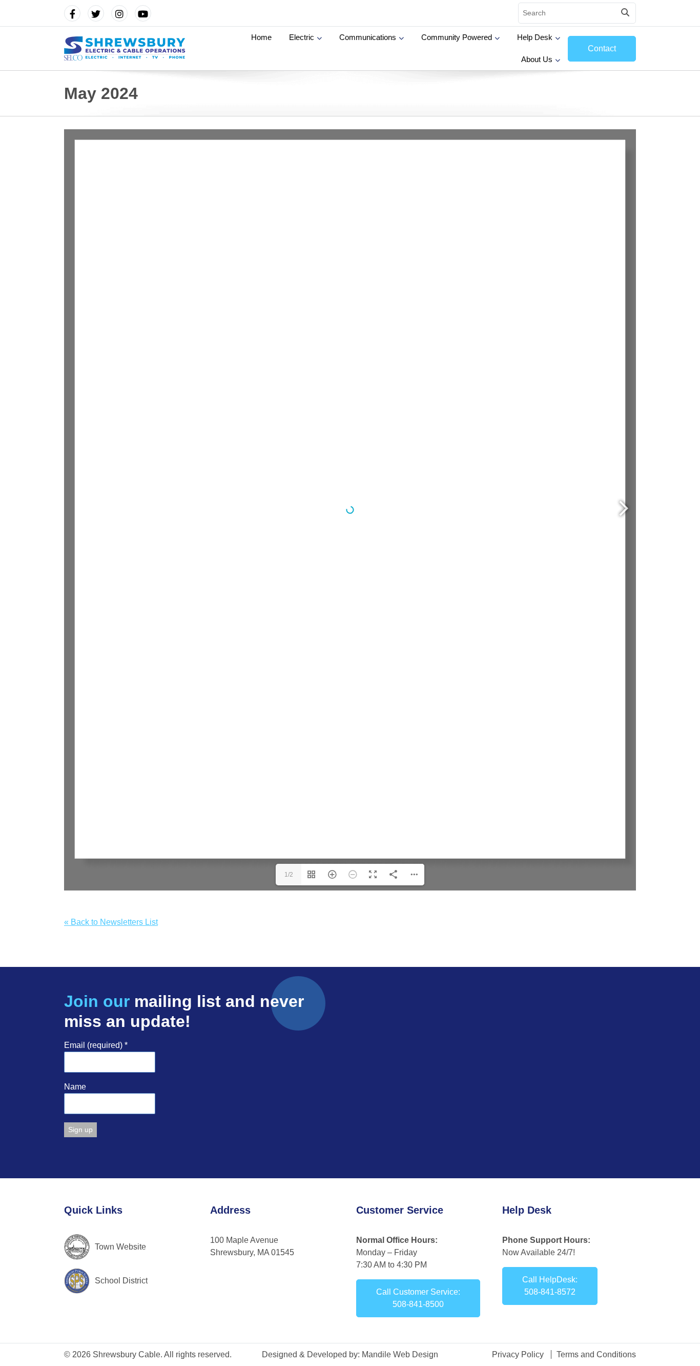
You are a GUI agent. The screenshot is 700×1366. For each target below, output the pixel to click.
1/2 (288, 874)
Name (75, 1086)
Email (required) (96, 1045)
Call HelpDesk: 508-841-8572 (550, 1285)
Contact (602, 48)
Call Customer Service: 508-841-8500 (418, 1298)
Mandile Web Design (400, 1354)
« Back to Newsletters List (111, 922)
